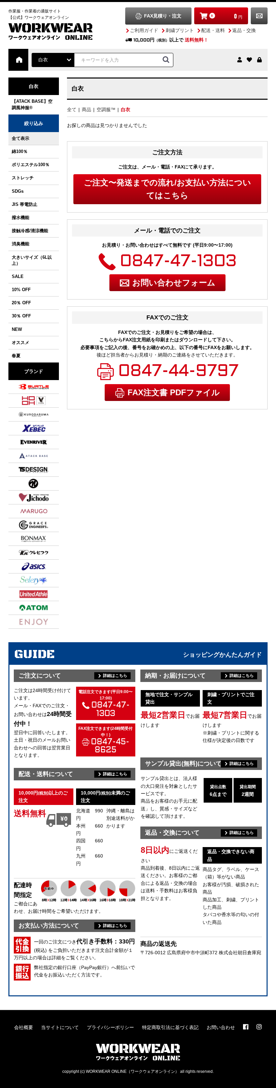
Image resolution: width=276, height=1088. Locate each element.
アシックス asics (25, 566)
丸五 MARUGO (25, 511)
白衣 (125, 109)
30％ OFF (21, 315)
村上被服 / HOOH (25, 400)
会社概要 (23, 1027)
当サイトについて (60, 1027)
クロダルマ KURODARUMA (25, 414)
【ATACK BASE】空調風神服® (32, 104)
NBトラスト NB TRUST (25, 483)
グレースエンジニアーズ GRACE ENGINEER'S (25, 525)
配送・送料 (213, 30)
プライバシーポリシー (110, 1027)
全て (71, 109)
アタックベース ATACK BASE (25, 456)
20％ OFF (21, 302)
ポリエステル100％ (30, 164)
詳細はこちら (115, 675)
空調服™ (106, 109)
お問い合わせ (259, 15)
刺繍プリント (180, 30)
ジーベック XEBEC (25, 428)
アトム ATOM (25, 608)
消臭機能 (20, 243)
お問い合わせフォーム (173, 282)
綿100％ (20, 151)
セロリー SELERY (25, 580)
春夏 (16, 355)
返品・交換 (244, 30)
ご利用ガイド (144, 30)
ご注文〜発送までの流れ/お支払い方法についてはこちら (167, 189)
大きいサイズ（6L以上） (32, 260)
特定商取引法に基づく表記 (170, 1027)
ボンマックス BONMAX (25, 539)
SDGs (18, 191)
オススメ (20, 342)
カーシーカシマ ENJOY (25, 621)
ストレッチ (23, 177)
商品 (86, 109)
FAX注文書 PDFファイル (174, 392)
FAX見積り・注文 (162, 16)
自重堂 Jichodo (25, 497)
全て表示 (20, 138)
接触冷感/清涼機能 (30, 230)
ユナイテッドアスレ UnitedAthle (25, 594)
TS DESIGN (25, 469)
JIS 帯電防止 (24, 204)
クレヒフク (25, 552)
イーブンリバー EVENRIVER (25, 442)
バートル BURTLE (25, 387)
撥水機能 (20, 217)
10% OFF (21, 289)
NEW (17, 329)
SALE (18, 276)
